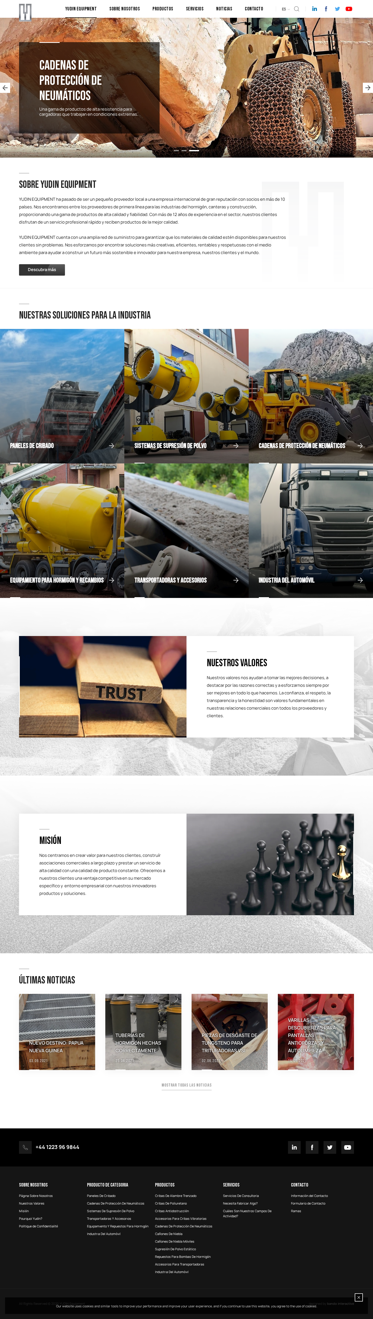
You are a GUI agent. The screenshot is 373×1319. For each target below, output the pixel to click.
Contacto (254, 9)
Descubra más (42, 270)
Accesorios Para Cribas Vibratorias (181, 1218)
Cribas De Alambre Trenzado (175, 1195)
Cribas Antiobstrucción (172, 1211)
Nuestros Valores (31, 1203)
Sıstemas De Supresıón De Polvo (110, 1211)
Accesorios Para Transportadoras (179, 1264)
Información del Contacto (309, 1195)
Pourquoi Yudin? (30, 1218)
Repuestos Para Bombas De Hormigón (183, 1256)
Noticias (224, 9)
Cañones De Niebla (168, 1233)
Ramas (296, 1211)
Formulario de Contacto (308, 1203)
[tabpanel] (186, 88)
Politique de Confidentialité (38, 1226)
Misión (24, 1211)
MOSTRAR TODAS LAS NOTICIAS (187, 1085)
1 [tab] (179, 150)
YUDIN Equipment (81, 9)
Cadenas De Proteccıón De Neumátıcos (115, 1203)
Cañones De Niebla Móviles (174, 1241)
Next (368, 88)
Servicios (195, 9)
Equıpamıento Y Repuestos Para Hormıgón (117, 1226)
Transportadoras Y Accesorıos (109, 1218)
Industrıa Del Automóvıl (104, 1233)
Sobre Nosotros (124, 9)
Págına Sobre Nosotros (36, 1195)
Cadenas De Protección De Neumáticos (183, 1226)
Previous (5, 88)
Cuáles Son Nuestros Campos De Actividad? (247, 1214)
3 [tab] (196, 150)
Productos (162, 9)
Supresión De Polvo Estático (175, 1249)
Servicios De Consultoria (241, 1195)
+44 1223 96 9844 (57, 1147)
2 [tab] (189, 150)
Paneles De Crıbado (101, 1195)
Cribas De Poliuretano (171, 1203)
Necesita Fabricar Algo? (240, 1203)
